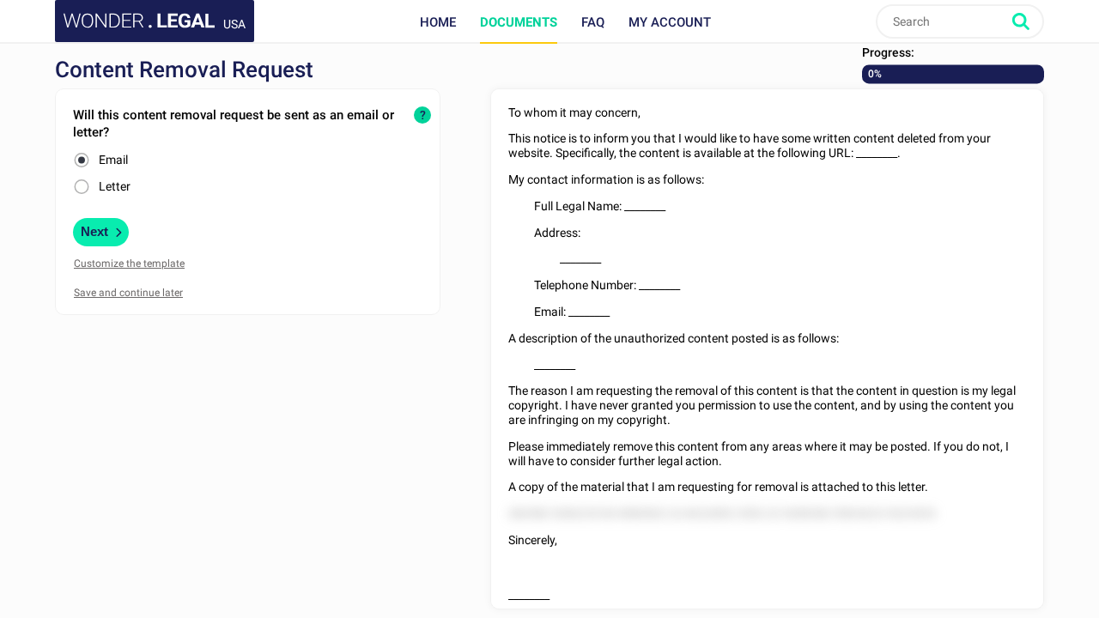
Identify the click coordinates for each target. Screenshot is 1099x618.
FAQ (592, 22)
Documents (518, 22)
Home (438, 22)
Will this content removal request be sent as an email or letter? (233, 123)
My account (669, 22)
